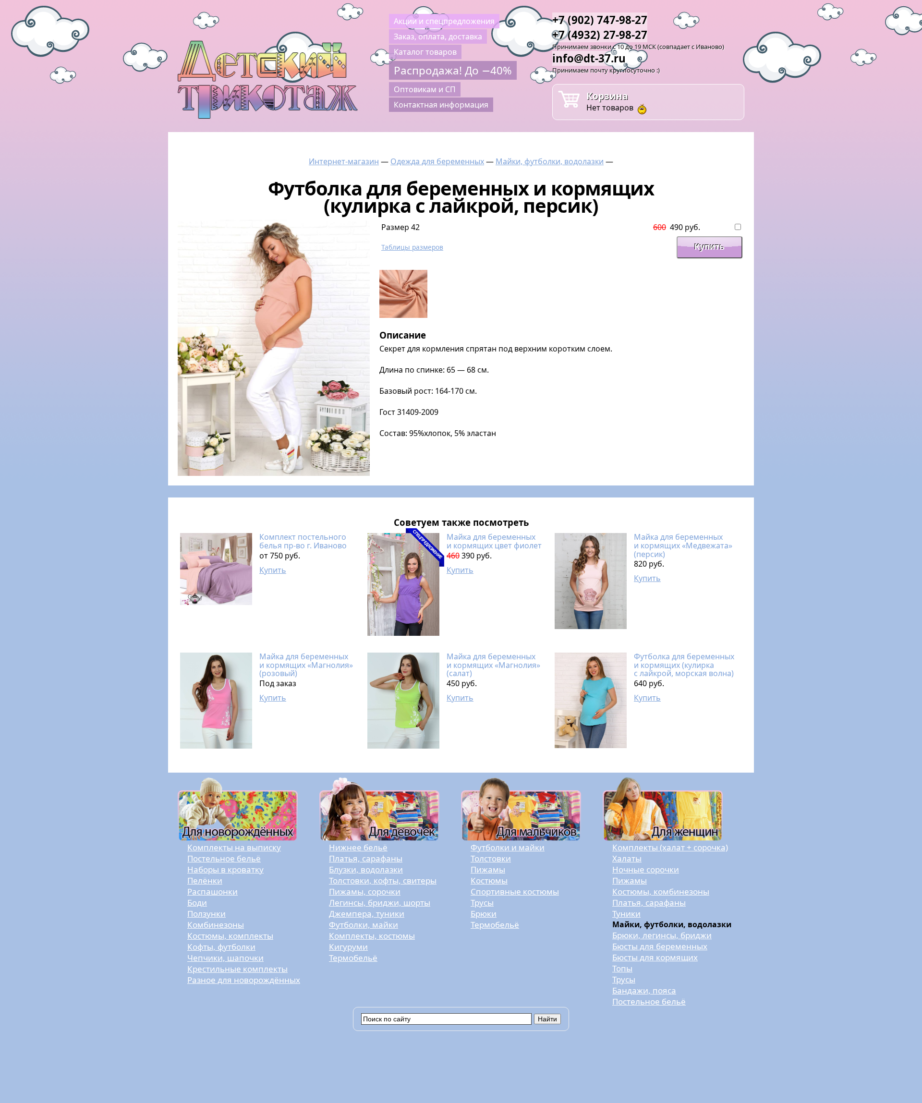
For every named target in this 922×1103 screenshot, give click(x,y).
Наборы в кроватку (225, 869)
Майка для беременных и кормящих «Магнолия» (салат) (493, 665)
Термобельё (353, 957)
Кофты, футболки (221, 946)
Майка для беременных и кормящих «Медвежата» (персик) (683, 545)
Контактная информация (441, 104)
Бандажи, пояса (644, 990)
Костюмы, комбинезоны (660, 891)
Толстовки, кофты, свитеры (383, 880)
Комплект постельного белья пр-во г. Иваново (303, 541)
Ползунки (206, 913)
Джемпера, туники (366, 913)
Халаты (627, 858)
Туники (626, 913)
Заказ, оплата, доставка (438, 36)
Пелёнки (204, 880)
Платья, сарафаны (365, 858)
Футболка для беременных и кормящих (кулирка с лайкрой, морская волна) (684, 665)
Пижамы (488, 869)
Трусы (482, 902)
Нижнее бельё (358, 847)
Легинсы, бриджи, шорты (379, 902)
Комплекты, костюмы (372, 935)
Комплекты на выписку (234, 847)
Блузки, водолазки (366, 869)
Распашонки (212, 891)
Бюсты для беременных (659, 946)
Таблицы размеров (412, 247)
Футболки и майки (508, 847)
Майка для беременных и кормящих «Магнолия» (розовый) (306, 665)
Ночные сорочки (645, 869)
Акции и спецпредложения (444, 21)
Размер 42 (400, 227)
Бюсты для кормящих (655, 957)
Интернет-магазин (344, 161)
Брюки (484, 913)
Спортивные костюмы (515, 891)
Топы (622, 968)
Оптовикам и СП (425, 89)
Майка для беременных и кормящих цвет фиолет (494, 541)
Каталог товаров (425, 52)
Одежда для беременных (437, 161)
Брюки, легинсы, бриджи (662, 935)
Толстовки (491, 858)
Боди (197, 902)
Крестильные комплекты (237, 968)
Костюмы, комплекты (230, 935)
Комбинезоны (215, 924)
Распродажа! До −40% (453, 70)
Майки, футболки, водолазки (550, 161)
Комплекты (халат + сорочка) (670, 847)
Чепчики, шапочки (225, 957)
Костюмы (489, 880)
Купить (272, 570)
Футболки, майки (363, 924)
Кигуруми (348, 946)
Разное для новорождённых (243, 979)
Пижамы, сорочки (364, 891)
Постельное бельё (224, 858)
